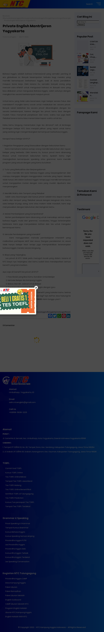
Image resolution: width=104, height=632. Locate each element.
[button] (52, 316)
